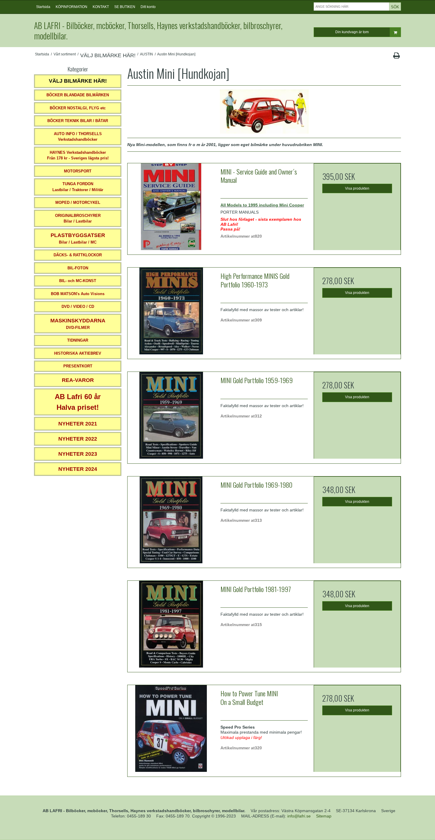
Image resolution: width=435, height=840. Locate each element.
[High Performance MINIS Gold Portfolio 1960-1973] (171, 311)
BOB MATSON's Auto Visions (77, 294)
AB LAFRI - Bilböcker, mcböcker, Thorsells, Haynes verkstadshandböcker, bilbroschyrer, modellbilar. (158, 30)
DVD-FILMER (77, 324)
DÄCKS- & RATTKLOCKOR (78, 255)
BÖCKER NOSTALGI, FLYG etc (78, 108)
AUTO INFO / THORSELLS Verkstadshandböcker (78, 137)
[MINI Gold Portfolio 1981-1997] (171, 624)
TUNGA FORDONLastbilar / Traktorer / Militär (77, 187)
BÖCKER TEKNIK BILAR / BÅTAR (77, 121)
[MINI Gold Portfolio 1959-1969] (171, 415)
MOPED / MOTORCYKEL (77, 202)
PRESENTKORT (77, 366)
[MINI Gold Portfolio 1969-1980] (171, 520)
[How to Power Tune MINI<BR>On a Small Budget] (171, 728)
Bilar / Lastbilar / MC (78, 238)
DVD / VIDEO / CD (78, 306)
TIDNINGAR (77, 340)
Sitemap (323, 816)
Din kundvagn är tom (352, 32)
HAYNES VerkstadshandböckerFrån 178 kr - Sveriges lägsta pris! (78, 155)
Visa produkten (357, 188)
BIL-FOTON (77, 268)
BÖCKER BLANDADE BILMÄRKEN (77, 95)
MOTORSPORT (77, 171)
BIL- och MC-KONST (77, 281)
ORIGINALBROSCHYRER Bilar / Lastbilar (78, 218)
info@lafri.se (299, 816)
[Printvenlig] (396, 57)
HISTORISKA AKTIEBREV (77, 353)
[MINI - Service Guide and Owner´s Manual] (171, 206)
